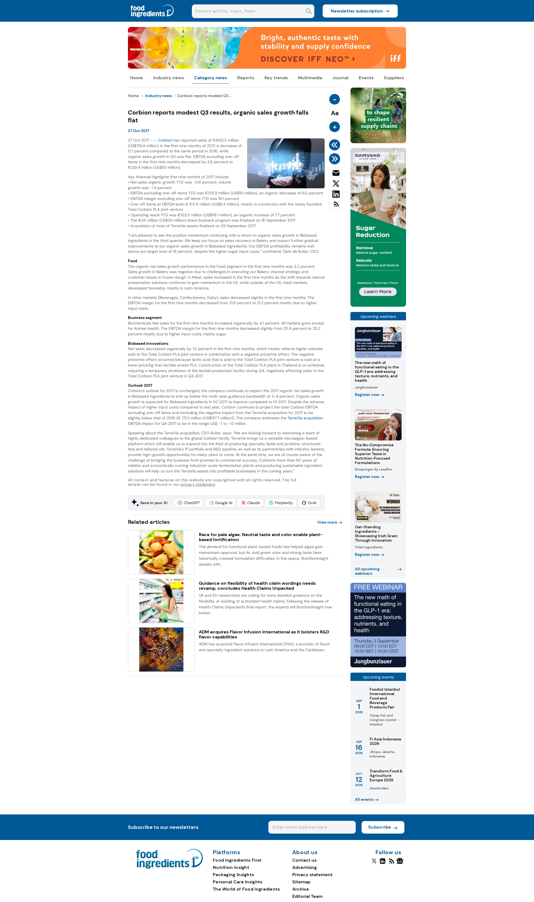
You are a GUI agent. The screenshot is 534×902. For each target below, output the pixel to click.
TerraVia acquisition (305, 418)
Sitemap (301, 881)
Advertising (304, 867)
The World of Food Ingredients (246, 889)
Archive (300, 889)
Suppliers (394, 77)
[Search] (309, 12)
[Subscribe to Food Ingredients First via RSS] (335, 206)
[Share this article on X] (335, 184)
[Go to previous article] (335, 144)
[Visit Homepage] (152, 20)
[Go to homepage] (169, 867)
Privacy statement (312, 874)
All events (364, 799)
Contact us (304, 860)
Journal (340, 77)
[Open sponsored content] (267, 67)
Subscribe (379, 827)
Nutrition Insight (231, 867)
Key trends (276, 77)
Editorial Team (307, 896)
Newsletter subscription (357, 11)
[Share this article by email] (335, 174)
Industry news (168, 77)
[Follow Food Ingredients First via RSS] (391, 863)
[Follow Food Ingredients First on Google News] (400, 863)
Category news (210, 77)
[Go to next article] (335, 158)
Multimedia (310, 77)
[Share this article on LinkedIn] (335, 195)
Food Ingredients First (237, 860)
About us (305, 852)
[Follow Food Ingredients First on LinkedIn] (382, 863)
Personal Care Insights (238, 881)
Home (136, 77)
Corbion (165, 140)
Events (366, 77)
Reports (245, 77)
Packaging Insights (233, 874)
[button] (189, 502)
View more (327, 522)
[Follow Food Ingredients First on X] (374, 863)
